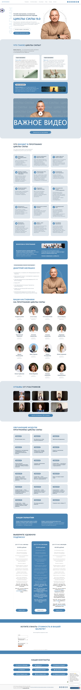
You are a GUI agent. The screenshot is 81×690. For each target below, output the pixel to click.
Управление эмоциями (60, 605)
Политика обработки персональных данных (38, 687)
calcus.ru (46, 649)
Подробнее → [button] (19, 338)
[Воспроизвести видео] (40, 113)
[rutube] (78, 2)
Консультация (41, 1)
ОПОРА (38, 600)
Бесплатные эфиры (33, 1)
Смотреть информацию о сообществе (50, 255)
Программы (27, 1)
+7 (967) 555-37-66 (25, 688)
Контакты (54, 1)
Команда (50, 1)
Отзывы (46, 1)
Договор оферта (50, 687)
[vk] (74, 2)
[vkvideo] (72, 2)
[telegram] (68, 2)
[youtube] (70, 2)
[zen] (76, 2)
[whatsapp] (65, 687)
